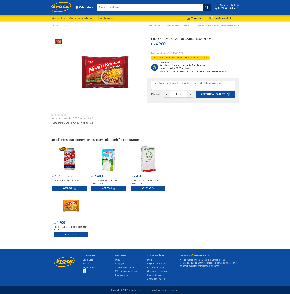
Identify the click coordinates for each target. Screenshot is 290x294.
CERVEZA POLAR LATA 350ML (66, 181)
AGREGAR (213, 94)
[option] (69, 169)
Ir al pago (119, 264)
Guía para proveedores (157, 271)
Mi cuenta (196, 18)
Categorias (85, 7)
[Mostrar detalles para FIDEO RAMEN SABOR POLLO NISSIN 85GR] (71, 206)
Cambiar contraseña (124, 268)
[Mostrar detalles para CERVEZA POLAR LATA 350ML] (69, 159)
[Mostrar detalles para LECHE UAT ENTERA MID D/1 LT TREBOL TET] (148, 159)
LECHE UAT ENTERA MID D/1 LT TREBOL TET (146, 182)
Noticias (86, 264)
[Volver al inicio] (61, 7)
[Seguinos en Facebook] (84, 271)
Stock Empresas (105, 18)
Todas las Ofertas (58, 18)
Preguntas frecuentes (157, 264)
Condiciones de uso (156, 268)
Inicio (150, 26)
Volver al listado (60, 26)
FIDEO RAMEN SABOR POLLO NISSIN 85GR (70, 228)
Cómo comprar (122, 275)
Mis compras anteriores (126, 271)
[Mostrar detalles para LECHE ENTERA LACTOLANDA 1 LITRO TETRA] (108, 159)
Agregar (68, 188)
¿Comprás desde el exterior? (82, 18)
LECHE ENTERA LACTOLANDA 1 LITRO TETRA (106, 182)
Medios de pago (154, 275)
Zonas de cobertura (156, 279)
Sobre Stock (88, 260)
